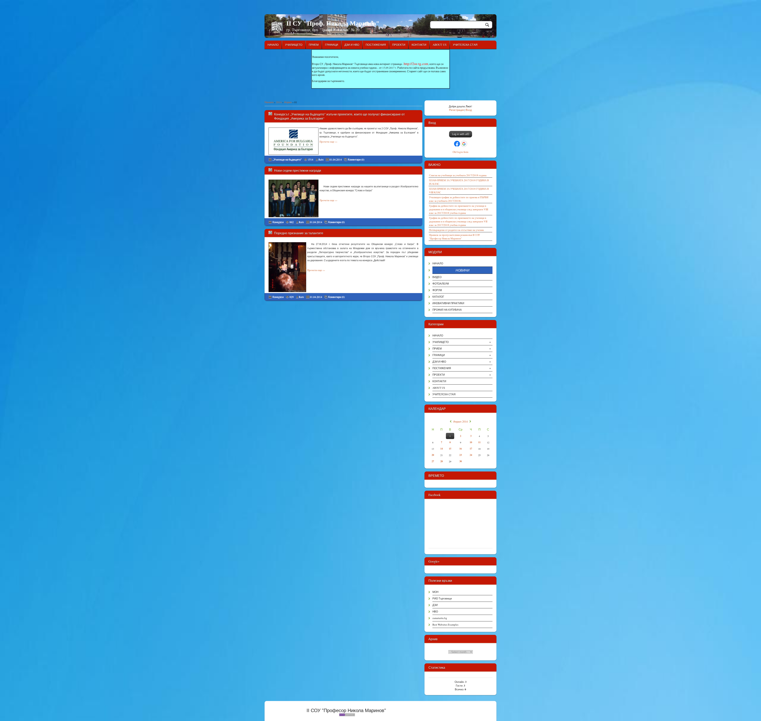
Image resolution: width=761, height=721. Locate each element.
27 (433, 461)
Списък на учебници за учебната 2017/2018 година (458, 175)
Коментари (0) (356, 159)
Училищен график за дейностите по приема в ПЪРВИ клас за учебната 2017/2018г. (458, 199)
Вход (469, 110)
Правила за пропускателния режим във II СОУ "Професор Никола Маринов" (454, 236)
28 (441, 461)
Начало (269, 102)
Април (288, 102)
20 (433, 455)
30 (460, 461)
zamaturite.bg (439, 618)
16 (460, 448)
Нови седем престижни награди (297, 170)
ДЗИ (435, 605)
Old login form (460, 152)
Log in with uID (460, 134)
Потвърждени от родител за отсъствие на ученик (456, 230)
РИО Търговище (442, 598)
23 (460, 455)
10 (471, 442)
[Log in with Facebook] (457, 144)
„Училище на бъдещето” (287, 159)
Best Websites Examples (445, 624)
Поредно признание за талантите (298, 233)
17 (471, 448)
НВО (435, 611)
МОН (435, 592)
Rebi (321, 159)
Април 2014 (460, 421)
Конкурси (278, 222)
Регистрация (456, 110)
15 (450, 448)
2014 (279, 102)
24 (471, 455)
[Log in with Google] (464, 144)
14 (441, 448)
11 (479, 442)
